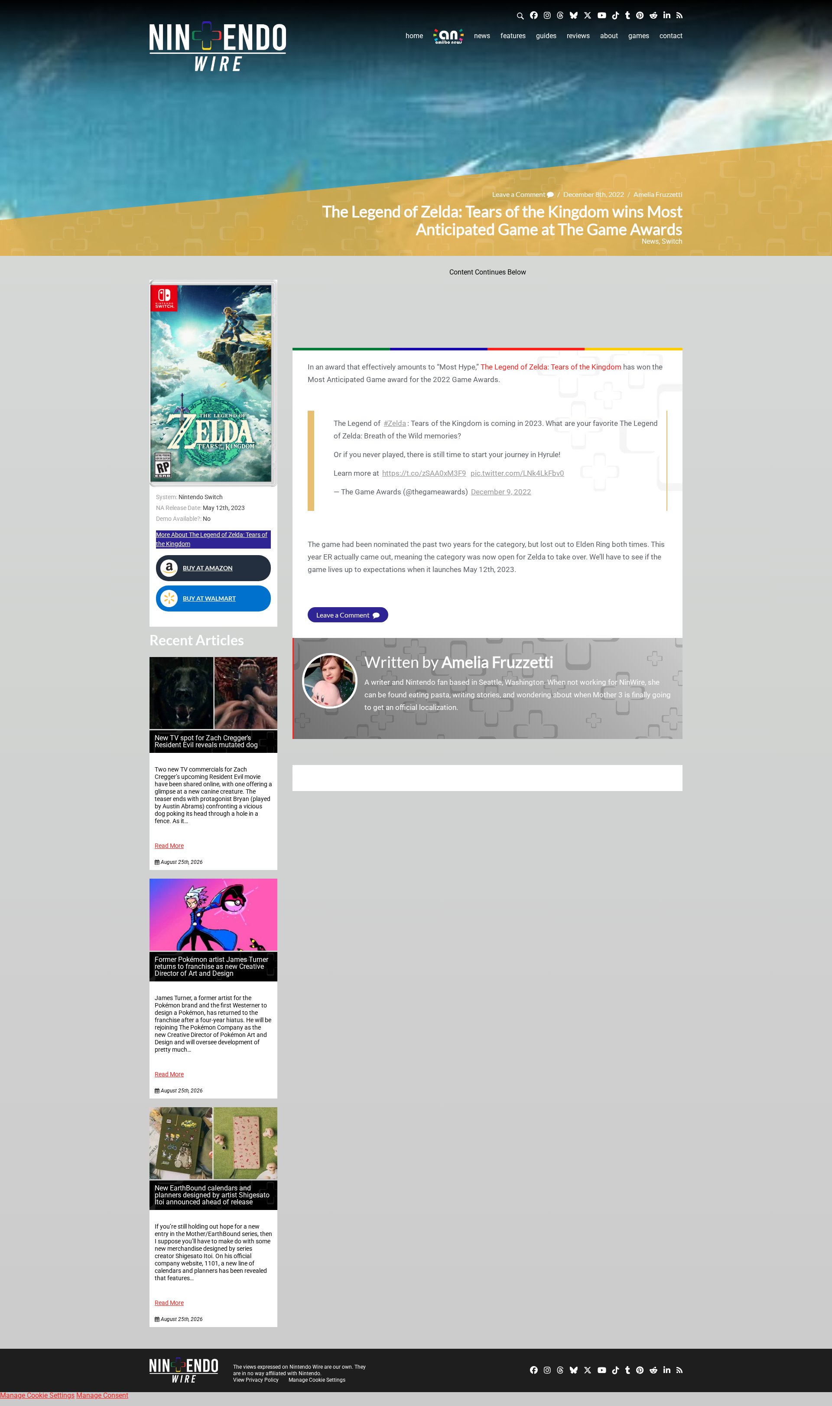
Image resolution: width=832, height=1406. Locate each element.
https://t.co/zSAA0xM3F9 (424, 473)
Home (414, 36)
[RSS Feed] (679, 15)
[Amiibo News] (448, 36)
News (482, 36)
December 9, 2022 (501, 491)
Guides (546, 36)
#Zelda (395, 423)
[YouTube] (602, 15)
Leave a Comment (519, 194)
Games (638, 36)
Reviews (578, 36)
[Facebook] (534, 15)
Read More (169, 846)
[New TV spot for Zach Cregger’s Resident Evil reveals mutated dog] (213, 727)
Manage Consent (102, 1395)
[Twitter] (588, 15)
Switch (672, 241)
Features (513, 36)
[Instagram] (547, 15)
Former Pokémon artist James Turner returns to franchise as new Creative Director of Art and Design (211, 966)
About (609, 36)
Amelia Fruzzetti (658, 194)
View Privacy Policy (256, 1380)
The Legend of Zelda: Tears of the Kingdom (551, 367)
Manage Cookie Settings (317, 1380)
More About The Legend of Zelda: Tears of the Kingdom (211, 539)
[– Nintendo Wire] (218, 49)
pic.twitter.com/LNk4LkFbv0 (517, 473)
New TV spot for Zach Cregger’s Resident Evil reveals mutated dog (206, 741)
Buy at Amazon (208, 568)
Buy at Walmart (209, 598)
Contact (671, 36)
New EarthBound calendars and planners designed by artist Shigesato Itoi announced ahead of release (212, 1195)
